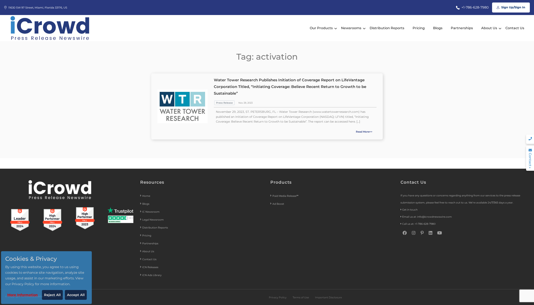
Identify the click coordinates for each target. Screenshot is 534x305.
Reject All (52, 295)
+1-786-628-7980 (475, 7)
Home (146, 195)
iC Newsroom (151, 211)
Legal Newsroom (153, 219)
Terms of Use (301, 297)
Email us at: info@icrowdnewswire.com (427, 216)
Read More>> (364, 131)
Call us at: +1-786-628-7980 (419, 223)
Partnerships (462, 28)
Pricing (419, 28)
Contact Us (514, 28)
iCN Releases (150, 267)
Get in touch (410, 209)
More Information (22, 295)
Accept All (76, 295)
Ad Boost (278, 203)
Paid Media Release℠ (285, 195)
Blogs (437, 28)
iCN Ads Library (152, 275)
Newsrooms (351, 28)
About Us (489, 28)
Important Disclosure (328, 297)
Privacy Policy (278, 297)
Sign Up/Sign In (512, 7)
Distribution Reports (387, 28)
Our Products (321, 28)
